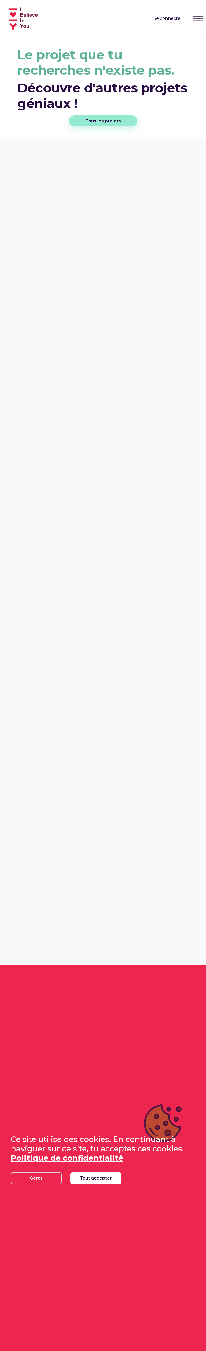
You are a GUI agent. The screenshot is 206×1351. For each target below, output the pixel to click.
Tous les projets (103, 121)
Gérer (36, 1178)
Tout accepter (96, 1178)
